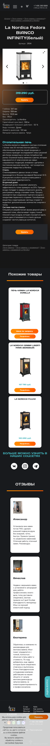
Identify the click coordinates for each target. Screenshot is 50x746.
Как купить (38, 709)
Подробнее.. (25, 336)
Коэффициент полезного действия (18, 125)
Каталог (7, 19)
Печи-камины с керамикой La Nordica (25, 21)
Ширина (6, 111)
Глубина (6, 109)
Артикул (22, 43)
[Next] (43, 66)
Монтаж (26, 711)
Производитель (9, 119)
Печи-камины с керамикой (34, 19)
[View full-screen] (44, 52)
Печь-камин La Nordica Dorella (25, 291)
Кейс (35, 707)
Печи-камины (17, 19)
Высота (6, 114)
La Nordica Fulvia (25, 399)
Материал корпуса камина (14, 133)
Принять (38, 717)
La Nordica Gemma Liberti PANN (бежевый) (25, 346)
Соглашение (38, 711)
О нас (25, 707)
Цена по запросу (24, 331)
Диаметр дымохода (11, 130)
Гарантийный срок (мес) (13, 122)
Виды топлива (9, 127)
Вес (4, 117)
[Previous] (7, 66)
